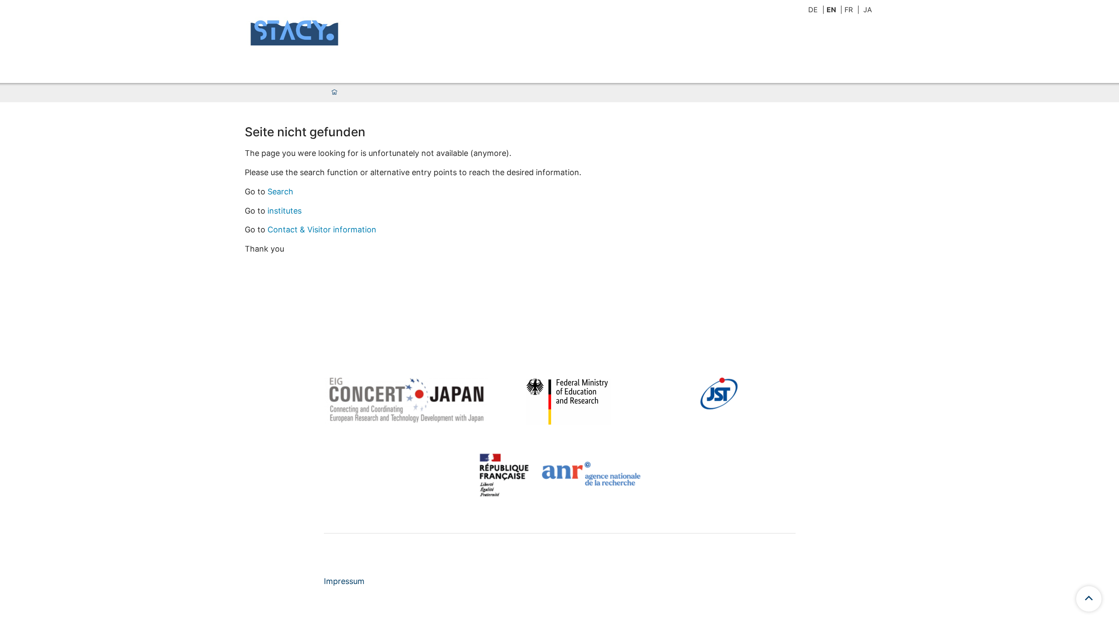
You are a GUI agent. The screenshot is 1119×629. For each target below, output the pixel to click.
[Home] (334, 92)
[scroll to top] (1089, 599)
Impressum (344, 581)
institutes (285, 210)
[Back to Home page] (295, 34)
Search (280, 191)
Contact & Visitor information (322, 229)
